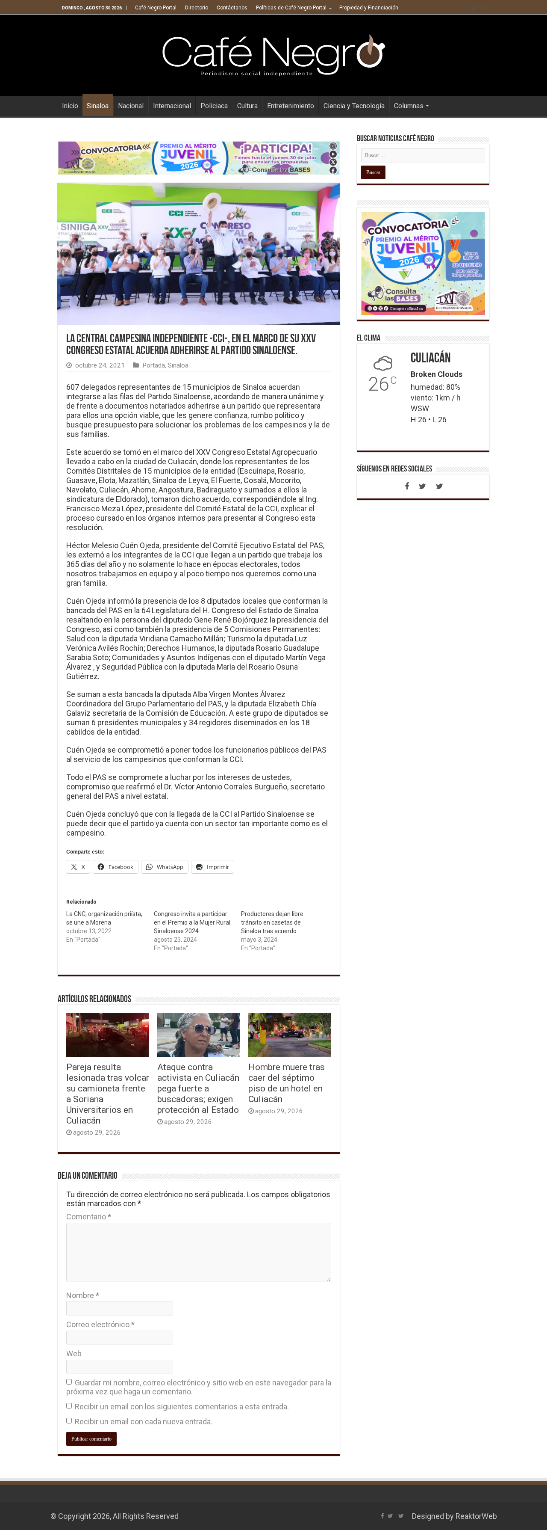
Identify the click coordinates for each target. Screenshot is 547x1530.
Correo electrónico (100, 1324)
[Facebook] (466, 8)
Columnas (408, 106)
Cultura (247, 106)
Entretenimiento (290, 106)
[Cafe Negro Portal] (273, 53)
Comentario (88, 1216)
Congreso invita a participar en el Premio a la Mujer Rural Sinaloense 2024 (192, 922)
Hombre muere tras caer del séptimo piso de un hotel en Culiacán (286, 1083)
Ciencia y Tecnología (354, 106)
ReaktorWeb (476, 1516)
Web (74, 1353)
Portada (153, 365)
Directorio (196, 8)
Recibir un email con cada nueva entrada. (143, 1421)
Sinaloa (98, 106)
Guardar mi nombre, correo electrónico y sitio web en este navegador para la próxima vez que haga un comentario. (198, 1387)
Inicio (70, 106)
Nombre (82, 1295)
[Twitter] (474, 8)
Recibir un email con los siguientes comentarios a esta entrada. (182, 1406)
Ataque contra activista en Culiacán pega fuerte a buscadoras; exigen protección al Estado (198, 1088)
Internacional (172, 106)
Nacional (131, 106)
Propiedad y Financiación (368, 8)
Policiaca (214, 106)
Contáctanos (232, 8)
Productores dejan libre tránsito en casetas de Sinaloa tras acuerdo (272, 922)
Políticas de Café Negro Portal (291, 8)
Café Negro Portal (155, 8)
